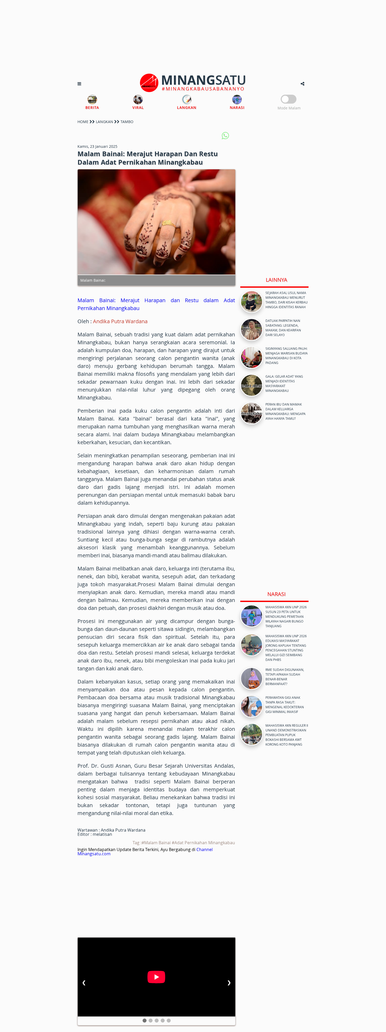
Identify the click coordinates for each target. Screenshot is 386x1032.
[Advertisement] (193, 37)
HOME (82, 121)
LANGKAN (104, 121)
